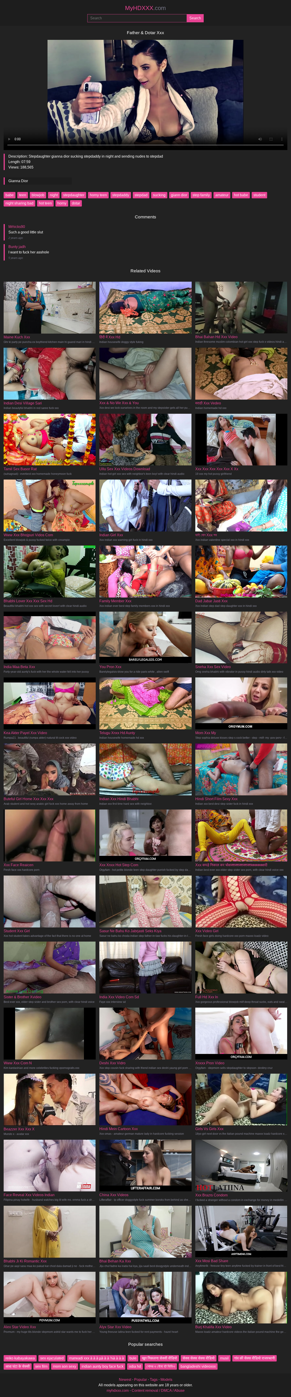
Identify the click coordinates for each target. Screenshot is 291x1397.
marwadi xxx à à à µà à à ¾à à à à (96, 1358)
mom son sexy (64, 1366)
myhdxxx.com (118, 1390)
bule (132, 1358)
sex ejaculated (52, 1358)
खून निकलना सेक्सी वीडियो (159, 1358)
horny (61, 203)
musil (224, 1358)
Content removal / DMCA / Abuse (158, 1390)
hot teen (45, 203)
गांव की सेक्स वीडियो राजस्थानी (254, 1358)
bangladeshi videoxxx (198, 1366)
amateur (221, 195)
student (259, 195)
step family (201, 195)
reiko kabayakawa (20, 1358)
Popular (140, 1380)
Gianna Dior (18, 181)
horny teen (98, 195)
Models (166, 1380)
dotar (76, 203)
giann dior (179, 195)
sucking (159, 195)
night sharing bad (19, 203)
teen (22, 195)
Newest (125, 1380)
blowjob (38, 195)
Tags (154, 1380)
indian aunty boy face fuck (102, 1366)
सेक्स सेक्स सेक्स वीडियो (199, 1358)
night (54, 195)
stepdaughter (73, 195)
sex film (41, 1366)
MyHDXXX (145, 8)
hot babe (241, 195)
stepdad (141, 195)
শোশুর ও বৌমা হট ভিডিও (160, 1366)
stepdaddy (120, 195)
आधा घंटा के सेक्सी (17, 1366)
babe (9, 195)
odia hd (135, 1366)
